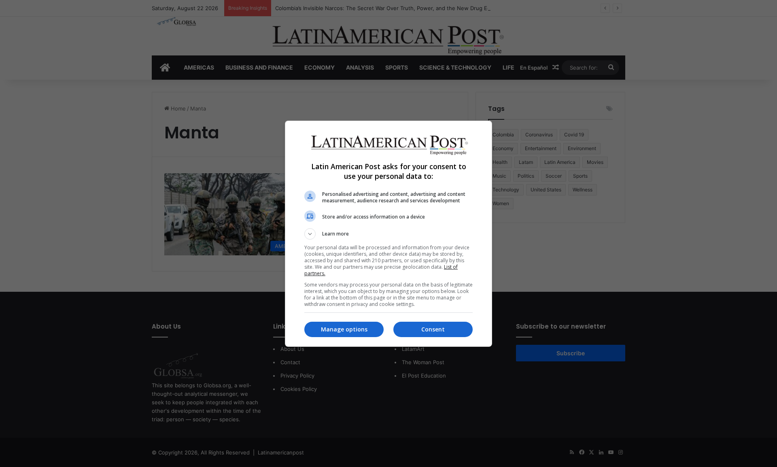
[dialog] (388, 234)
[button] (388, 234)
